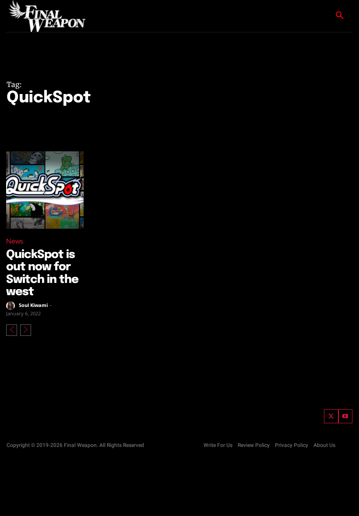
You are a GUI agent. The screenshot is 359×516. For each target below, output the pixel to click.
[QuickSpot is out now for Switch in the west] (45, 190)
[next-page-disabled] (25, 330)
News (14, 241)
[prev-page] (11, 330)
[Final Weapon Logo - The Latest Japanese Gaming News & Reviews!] (39, 16)
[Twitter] (331, 416)
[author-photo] (12, 305)
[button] (339, 15)
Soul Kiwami (33, 305)
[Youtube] (345, 416)
